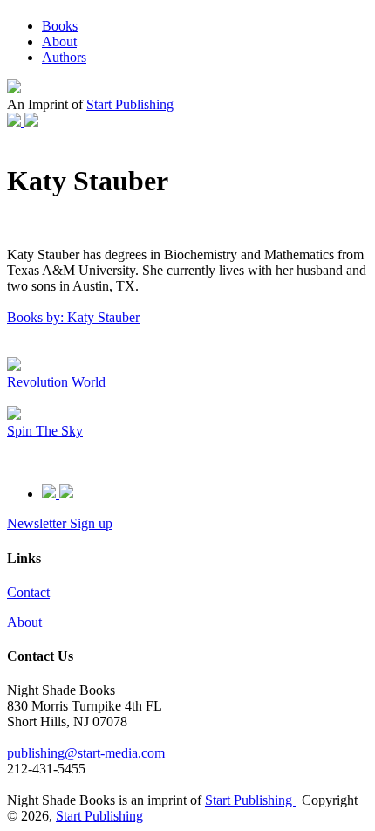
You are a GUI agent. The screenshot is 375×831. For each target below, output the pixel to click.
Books (60, 25)
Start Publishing (130, 104)
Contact (28, 592)
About (59, 41)
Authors (64, 57)
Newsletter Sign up (59, 523)
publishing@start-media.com (86, 752)
